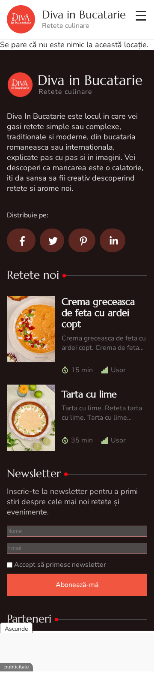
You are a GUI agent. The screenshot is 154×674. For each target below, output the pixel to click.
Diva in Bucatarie (84, 15)
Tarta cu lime (89, 394)
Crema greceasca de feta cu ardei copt (98, 313)
